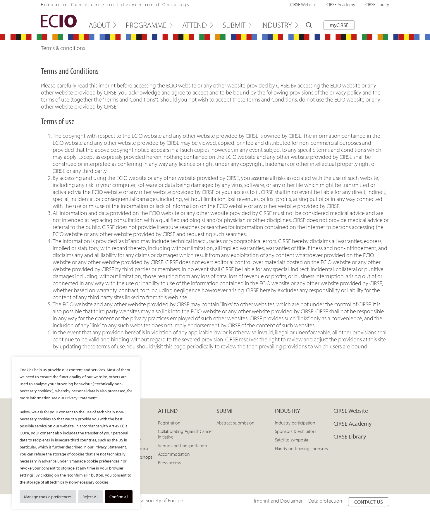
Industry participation (295, 423)
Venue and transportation (182, 445)
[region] (76, 433)
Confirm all (118, 496)
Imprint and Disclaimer (278, 500)
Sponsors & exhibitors (295, 431)
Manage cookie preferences (48, 496)
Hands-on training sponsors (301, 448)
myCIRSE (339, 25)
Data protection (325, 500)
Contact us (368, 501)
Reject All (90, 496)
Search (309, 25)
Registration (169, 423)
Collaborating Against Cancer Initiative (185, 434)
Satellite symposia (291, 440)
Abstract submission (235, 423)
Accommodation (174, 454)
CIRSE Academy (340, 4)
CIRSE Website (303, 4)
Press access (169, 462)
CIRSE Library (377, 4)
